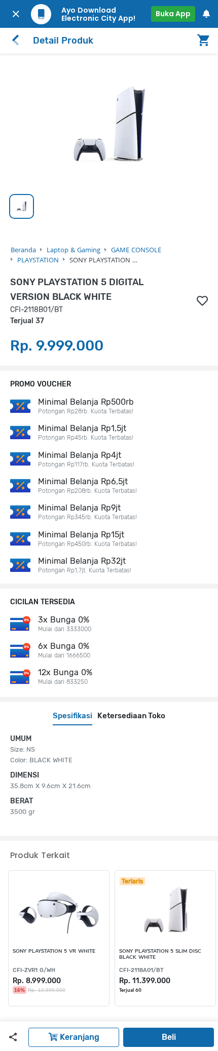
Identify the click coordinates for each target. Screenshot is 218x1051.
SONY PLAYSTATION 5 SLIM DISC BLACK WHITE (160, 954)
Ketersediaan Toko (131, 715)
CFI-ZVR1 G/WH (34, 970)
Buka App (173, 14)
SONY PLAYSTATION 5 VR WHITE (54, 951)
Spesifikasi (72, 715)
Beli (169, 1037)
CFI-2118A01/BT (141, 970)
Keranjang (78, 1037)
